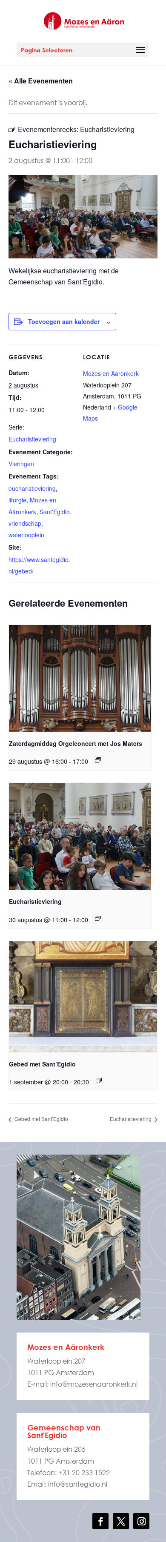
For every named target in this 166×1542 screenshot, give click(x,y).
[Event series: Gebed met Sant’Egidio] (99, 1080)
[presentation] (80, 678)
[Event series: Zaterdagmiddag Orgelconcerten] (98, 759)
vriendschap (25, 523)
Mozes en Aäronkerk (111, 373)
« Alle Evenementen (41, 81)
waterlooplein (26, 534)
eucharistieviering (32, 488)
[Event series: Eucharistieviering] (98, 918)
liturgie (17, 500)
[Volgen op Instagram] (141, 1521)
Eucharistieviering (32, 439)
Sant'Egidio (55, 511)
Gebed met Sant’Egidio (42, 1064)
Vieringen (21, 463)
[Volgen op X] (121, 1521)
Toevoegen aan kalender (64, 321)
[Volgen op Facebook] (100, 1521)
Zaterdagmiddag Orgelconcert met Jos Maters (75, 743)
